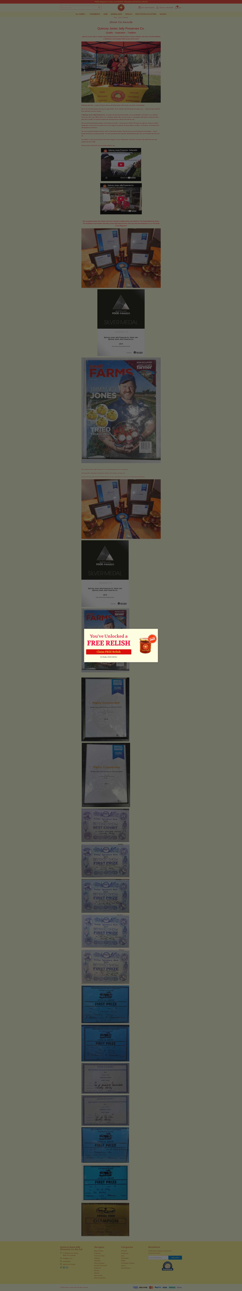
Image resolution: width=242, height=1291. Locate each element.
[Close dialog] (155, 631)
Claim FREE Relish (109, 652)
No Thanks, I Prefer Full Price (108, 657)
